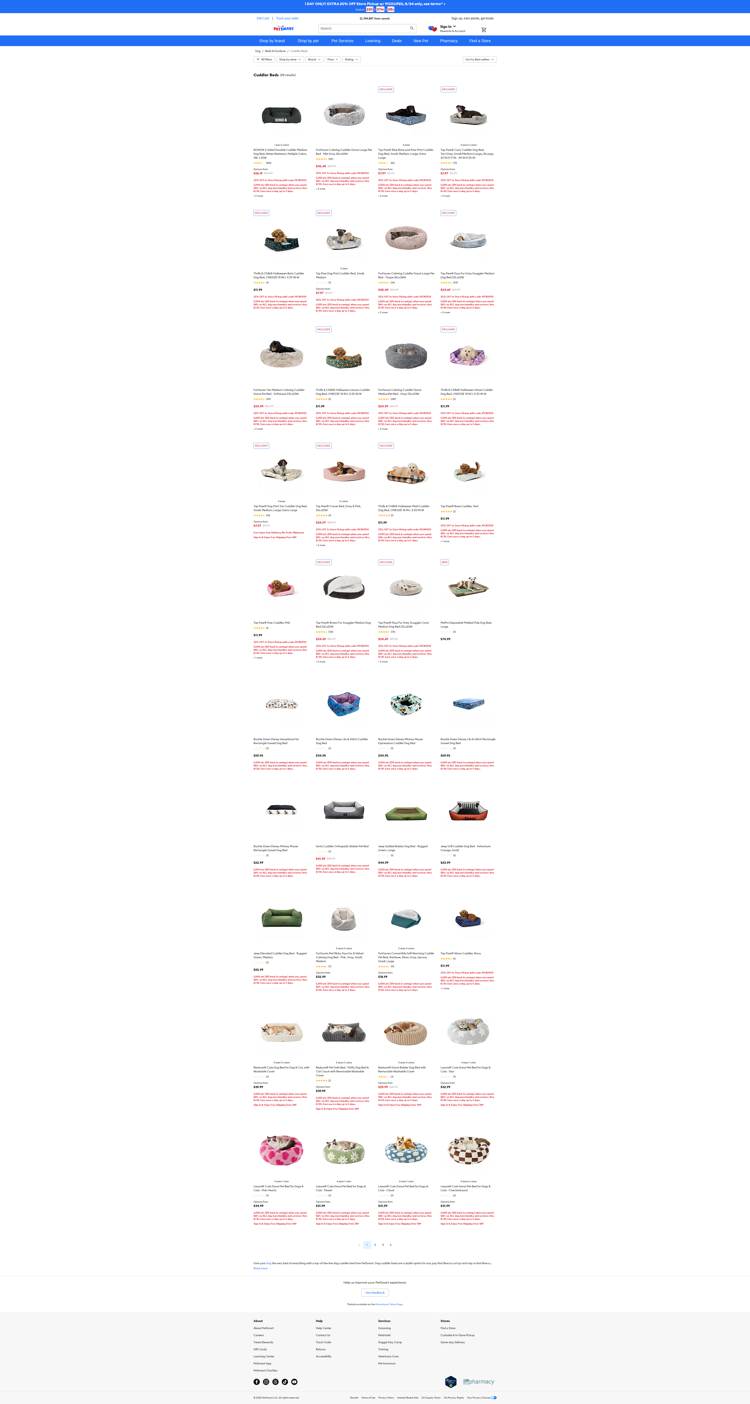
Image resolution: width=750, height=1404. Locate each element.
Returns (320, 1349)
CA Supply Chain (431, 1397)
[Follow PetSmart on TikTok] (285, 1382)
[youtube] (294, 1382)
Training (383, 1349)
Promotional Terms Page (389, 1304)
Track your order (287, 18)
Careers (259, 1335)
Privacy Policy (386, 1397)
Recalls (354, 1397)
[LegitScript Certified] (451, 1382)
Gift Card (263, 18)
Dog (258, 51)
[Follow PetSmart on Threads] (275, 1382)
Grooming (384, 1328)
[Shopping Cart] (488, 30)
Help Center (323, 1328)
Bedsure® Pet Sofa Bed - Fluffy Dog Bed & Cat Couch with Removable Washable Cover (342, 1071)
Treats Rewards (263, 1342)
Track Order (323, 1342)
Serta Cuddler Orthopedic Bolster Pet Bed (342, 846)
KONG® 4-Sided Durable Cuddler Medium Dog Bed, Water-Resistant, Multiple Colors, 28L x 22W (280, 153)
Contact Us (323, 1335)
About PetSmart (264, 1328)
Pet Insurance (386, 1363)
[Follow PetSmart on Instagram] (266, 1382)
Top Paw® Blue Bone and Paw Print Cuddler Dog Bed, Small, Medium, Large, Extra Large (406, 153)
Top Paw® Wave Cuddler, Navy (461, 953)
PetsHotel (384, 1335)
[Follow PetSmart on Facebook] (257, 1382)
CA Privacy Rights (454, 1397)
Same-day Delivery (453, 1342)
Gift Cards (260, 1349)
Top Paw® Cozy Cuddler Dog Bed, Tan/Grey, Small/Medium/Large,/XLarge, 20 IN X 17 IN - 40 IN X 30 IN (467, 153)
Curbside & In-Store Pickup (458, 1335)
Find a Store (448, 1328)
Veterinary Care (388, 1356)
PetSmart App (262, 1363)
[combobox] (367, 28)
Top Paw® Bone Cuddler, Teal (459, 506)
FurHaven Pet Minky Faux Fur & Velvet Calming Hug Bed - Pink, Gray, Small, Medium (340, 957)
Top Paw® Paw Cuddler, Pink (272, 622)
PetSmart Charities (265, 1370)
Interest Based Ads (407, 1397)
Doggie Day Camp (390, 1342)
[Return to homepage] (284, 28)
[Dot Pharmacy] (479, 1382)
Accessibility (324, 1356)
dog (268, 1263)
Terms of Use (368, 1397)
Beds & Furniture (275, 51)
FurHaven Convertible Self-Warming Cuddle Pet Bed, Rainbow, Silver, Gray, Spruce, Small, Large (406, 957)
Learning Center (264, 1356)
